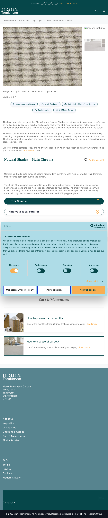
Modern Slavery (12, 477)
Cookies (7, 473)
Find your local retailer (24, 211)
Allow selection (54, 290)
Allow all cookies (88, 290)
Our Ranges (9, 427)
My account (72, 3)
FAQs (6, 460)
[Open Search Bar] (96, 11)
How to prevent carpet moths (45, 318)
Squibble (68, 514)
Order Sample (18, 201)
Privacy (7, 469)
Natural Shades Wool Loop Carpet (26, 20)
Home (7, 20)
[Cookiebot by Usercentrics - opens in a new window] (92, 226)
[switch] (41, 270)
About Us (8, 418)
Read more (92, 324)
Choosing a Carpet (13, 431)
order (61, 3)
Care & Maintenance (14, 436)
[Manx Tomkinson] (9, 11)
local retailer (29, 150)
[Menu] (104, 11)
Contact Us (9, 502)
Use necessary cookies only (19, 290)
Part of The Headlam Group (88, 514)
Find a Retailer (11, 440)
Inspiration (8, 423)
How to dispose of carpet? (43, 341)
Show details (92, 281)
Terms (6, 464)
